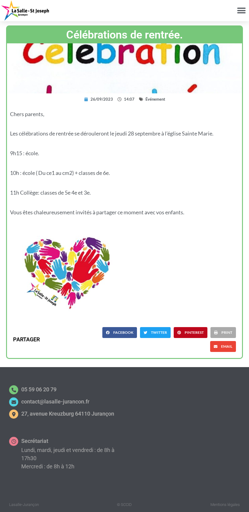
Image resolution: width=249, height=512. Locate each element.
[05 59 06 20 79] (13, 389)
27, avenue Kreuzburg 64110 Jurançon (67, 413)
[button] (241, 11)
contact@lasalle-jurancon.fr (55, 401)
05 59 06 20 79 (38, 389)
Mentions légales (225, 504)
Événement (155, 99)
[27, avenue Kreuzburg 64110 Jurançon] (13, 414)
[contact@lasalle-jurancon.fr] (13, 402)
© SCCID (124, 504)
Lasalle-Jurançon (24, 504)
